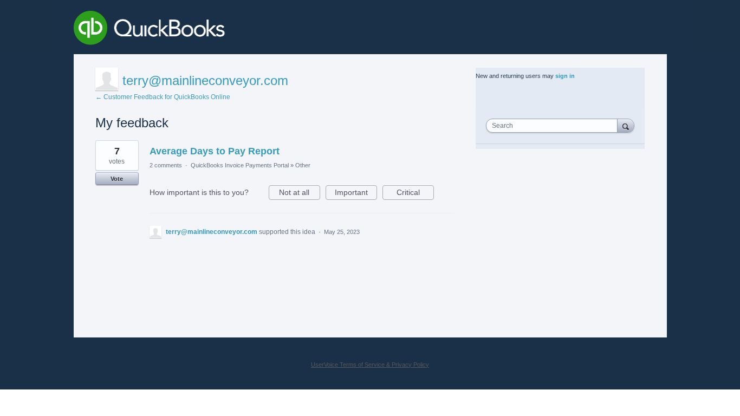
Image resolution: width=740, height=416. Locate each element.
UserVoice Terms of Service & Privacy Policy (370, 364)
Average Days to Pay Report (215, 151)
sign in (565, 76)
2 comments (166, 165)
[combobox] (554, 125)
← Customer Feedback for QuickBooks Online (162, 97)
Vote (117, 179)
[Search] (625, 125)
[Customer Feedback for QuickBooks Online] (228, 30)
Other (302, 165)
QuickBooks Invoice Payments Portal (240, 165)
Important (356, 194)
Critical (415, 194)
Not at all (299, 194)
